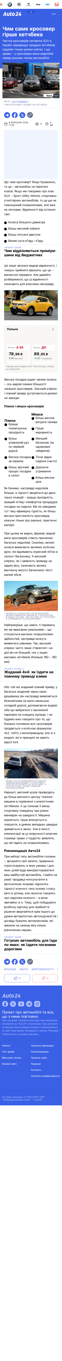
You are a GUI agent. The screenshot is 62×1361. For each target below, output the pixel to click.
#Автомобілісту (43, 969)
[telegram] (7, 115)
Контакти (36, 1070)
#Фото (24, 969)
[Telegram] (29, 1004)
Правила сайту (39, 1057)
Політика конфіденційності (45, 1076)
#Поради (10, 969)
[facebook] (15, 115)
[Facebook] (5, 1004)
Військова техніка (11, 1057)
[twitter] (22, 115)
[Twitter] (13, 1004)
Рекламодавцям (40, 1051)
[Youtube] (21, 1004)
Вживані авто (9, 1064)
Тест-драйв (8, 1051)
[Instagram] (37, 1004)
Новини (6, 1045)
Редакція (36, 1064)
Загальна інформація (42, 1045)
